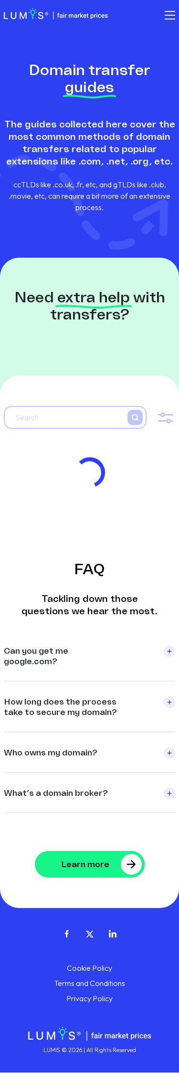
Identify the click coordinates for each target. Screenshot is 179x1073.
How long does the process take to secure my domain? (60, 706)
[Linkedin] (112, 933)
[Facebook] (67, 933)
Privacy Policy (89, 998)
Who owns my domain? (50, 752)
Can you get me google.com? (36, 656)
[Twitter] (89, 933)
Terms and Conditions (89, 983)
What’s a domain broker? (56, 793)
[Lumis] (56, 13)
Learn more (85, 864)
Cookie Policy (89, 968)
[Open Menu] (170, 15)
